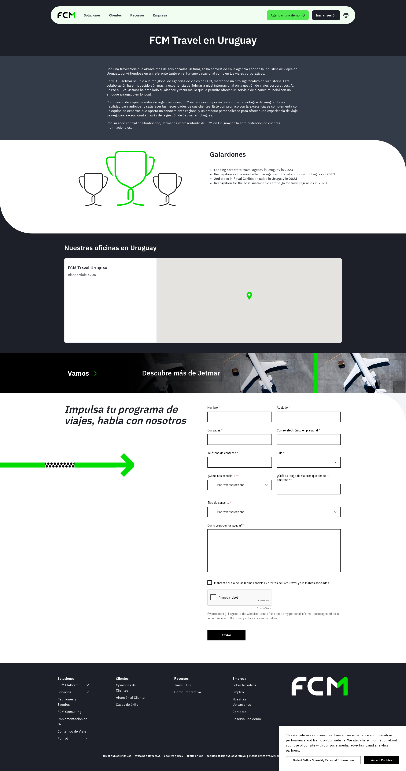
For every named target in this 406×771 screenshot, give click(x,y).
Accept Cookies (381, 760)
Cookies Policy (173, 756)
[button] (249, 295)
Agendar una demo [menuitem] (285, 15)
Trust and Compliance (117, 756)
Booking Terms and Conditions (226, 756)
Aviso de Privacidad (147, 756)
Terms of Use (195, 756)
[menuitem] (92, 15)
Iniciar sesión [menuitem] (326, 15)
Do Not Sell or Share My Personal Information (323, 760)
